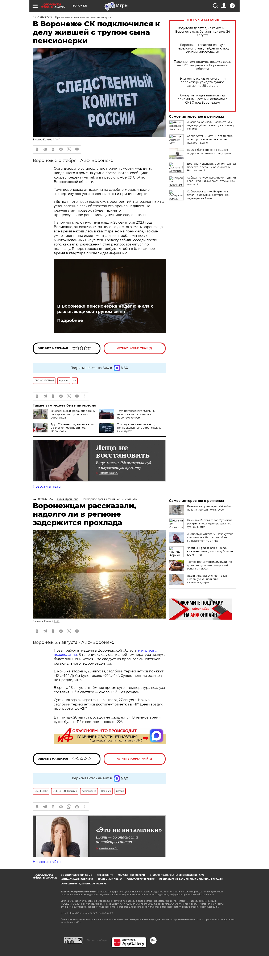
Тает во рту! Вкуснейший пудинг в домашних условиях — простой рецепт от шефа (209, 565)
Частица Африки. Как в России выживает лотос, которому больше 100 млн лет (210, 551)
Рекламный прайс (110, 879)
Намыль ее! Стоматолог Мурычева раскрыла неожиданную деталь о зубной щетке (209, 523)
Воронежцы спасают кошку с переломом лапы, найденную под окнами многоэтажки (203, 48)
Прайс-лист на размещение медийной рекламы (191, 879)
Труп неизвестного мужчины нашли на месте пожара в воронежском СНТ (136, 414)
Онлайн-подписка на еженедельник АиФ (177, 875)
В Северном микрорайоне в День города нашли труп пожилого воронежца (73, 414)
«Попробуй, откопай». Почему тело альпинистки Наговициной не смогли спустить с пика (210, 537)
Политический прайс (140, 879)
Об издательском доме (76, 875)
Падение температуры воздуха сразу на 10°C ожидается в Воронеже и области (203, 65)
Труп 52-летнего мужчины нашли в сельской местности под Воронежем (73, 428)
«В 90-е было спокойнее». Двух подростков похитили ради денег (209, 151)
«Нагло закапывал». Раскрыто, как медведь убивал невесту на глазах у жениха (210, 125)
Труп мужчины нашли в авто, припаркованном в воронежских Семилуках (139, 428)
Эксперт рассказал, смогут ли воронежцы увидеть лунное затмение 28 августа (203, 82)
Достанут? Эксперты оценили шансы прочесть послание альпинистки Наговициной (211, 167)
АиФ (57, 139)
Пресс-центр (105, 875)
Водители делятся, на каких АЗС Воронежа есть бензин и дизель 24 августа (202, 31)
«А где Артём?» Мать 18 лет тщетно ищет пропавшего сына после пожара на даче (210, 139)
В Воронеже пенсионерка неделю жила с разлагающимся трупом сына (105, 309)
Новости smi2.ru (47, 486)
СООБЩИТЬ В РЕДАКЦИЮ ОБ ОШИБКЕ (84, 883)
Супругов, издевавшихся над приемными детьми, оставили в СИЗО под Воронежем (203, 99)
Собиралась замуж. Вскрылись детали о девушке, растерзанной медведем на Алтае (208, 195)
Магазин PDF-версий (131, 875)
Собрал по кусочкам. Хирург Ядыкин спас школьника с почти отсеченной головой (211, 181)
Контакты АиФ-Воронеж (77, 879)
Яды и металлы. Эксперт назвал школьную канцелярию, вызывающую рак (207, 579)
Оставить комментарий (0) (134, 348)
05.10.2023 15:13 (42, 17)
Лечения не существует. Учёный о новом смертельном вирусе (209, 508)
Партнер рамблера (97, 940)
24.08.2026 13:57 (43, 499)
